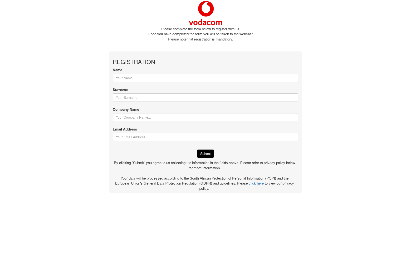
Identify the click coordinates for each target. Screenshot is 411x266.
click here (256, 183)
